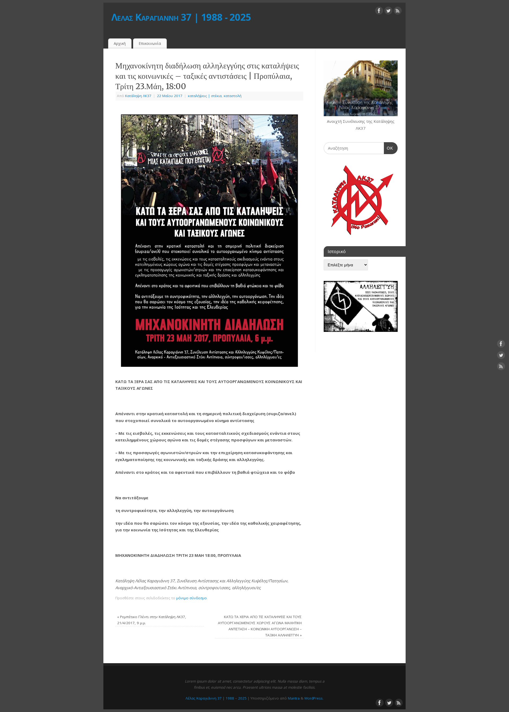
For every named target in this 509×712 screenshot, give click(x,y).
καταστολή (233, 95)
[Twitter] (388, 12)
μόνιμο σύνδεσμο (191, 598)
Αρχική (120, 43)
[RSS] (398, 12)
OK (388, 148)
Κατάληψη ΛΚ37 (138, 95)
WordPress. (313, 698)
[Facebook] (379, 12)
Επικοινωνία (150, 43)
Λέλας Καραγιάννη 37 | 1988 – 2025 (216, 698)
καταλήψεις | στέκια (205, 95)
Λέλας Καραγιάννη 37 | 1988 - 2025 (181, 17)
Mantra (294, 698)
